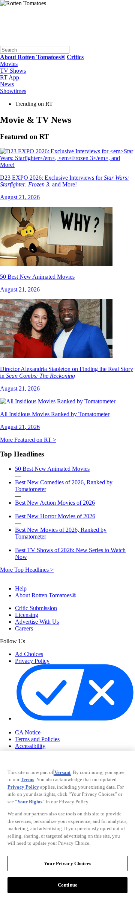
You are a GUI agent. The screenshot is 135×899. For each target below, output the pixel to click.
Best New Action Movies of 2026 (55, 502)
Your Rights (29, 801)
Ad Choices (29, 654)
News (7, 84)
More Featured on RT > (28, 440)
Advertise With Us (37, 621)
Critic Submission (36, 608)
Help (21, 588)
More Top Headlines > (27, 569)
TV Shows (13, 70)
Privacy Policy (32, 661)
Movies (9, 64)
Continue (67, 885)
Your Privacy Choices (47, 725)
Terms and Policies (37, 739)
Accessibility (30, 746)
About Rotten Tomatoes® (45, 595)
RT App (9, 77)
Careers (24, 628)
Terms (27, 779)
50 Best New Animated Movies (52, 469)
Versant (62, 772)
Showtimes (13, 91)
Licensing (26, 615)
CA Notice (27, 732)
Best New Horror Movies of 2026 (55, 516)
